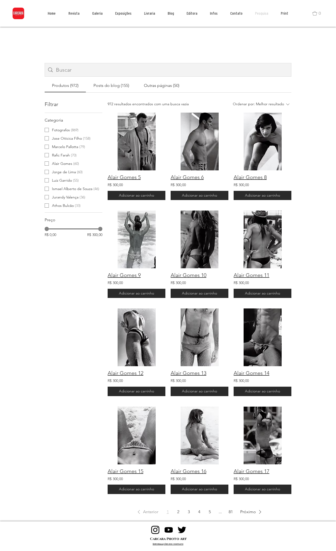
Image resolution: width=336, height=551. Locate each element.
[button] (319, 13)
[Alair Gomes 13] (199, 337)
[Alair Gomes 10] (199, 239)
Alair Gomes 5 (124, 177)
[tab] (65, 85)
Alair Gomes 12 (125, 373)
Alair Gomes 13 (188, 373)
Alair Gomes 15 (125, 471)
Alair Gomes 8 (250, 177)
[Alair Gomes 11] (262, 239)
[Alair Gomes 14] (262, 337)
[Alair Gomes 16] (199, 435)
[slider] (47, 229)
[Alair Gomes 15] (136, 435)
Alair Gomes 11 (251, 275)
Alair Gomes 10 (188, 275)
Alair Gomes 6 (187, 177)
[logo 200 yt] (169, 530)
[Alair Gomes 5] (136, 141)
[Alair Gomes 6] (199, 141)
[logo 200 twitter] (182, 530)
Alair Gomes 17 (251, 471)
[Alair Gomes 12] (136, 337)
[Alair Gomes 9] (136, 239)
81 (231, 511)
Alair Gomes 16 (188, 471)
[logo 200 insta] (155, 530)
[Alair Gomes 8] (262, 141)
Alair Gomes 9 (124, 275)
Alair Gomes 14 (251, 373)
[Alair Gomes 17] (262, 435)
